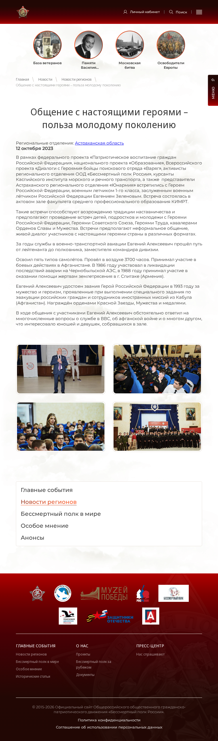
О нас (82, 645)
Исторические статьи (33, 676)
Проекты (83, 654)
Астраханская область (99, 143)
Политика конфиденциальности (109, 720)
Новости (45, 80)
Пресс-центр (150, 645)
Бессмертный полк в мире (37, 661)
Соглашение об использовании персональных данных (109, 727)
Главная (22, 80)
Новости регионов (76, 80)
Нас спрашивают (150, 654)
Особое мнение (29, 669)
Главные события (35, 645)
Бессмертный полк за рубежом (93, 664)
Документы (85, 674)
